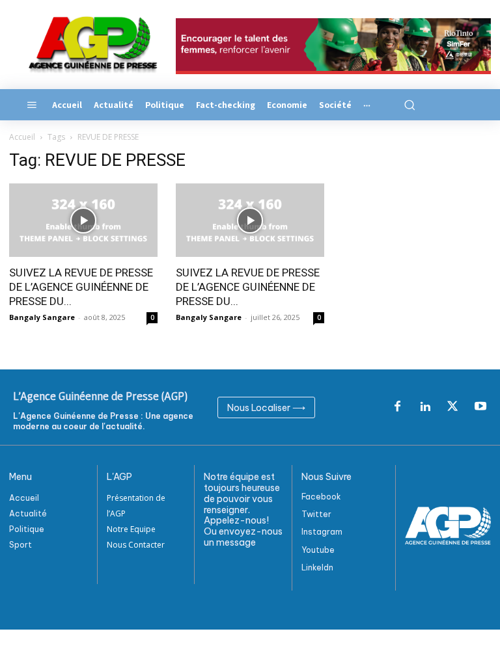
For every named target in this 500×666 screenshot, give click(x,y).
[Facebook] (397, 407)
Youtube (318, 550)
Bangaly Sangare (42, 317)
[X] (452, 407)
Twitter (316, 514)
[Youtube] (480, 407)
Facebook (321, 496)
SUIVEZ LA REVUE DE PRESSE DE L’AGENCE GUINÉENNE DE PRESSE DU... (81, 287)
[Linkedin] (425, 407)
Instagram (321, 532)
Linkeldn (317, 567)
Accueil (22, 136)
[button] (409, 104)
